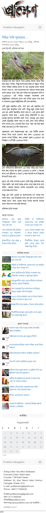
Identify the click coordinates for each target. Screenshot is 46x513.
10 (17, 438)
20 (35, 442)
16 (11, 442)
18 (23, 442)
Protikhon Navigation (13, 27)
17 (17, 442)
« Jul (4, 455)
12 (29, 438)
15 (5, 442)
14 (41, 438)
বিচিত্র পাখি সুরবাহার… (15, 37)
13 (35, 438)
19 (29, 442)
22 (5, 447)
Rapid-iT (14, 507)
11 (23, 438)
